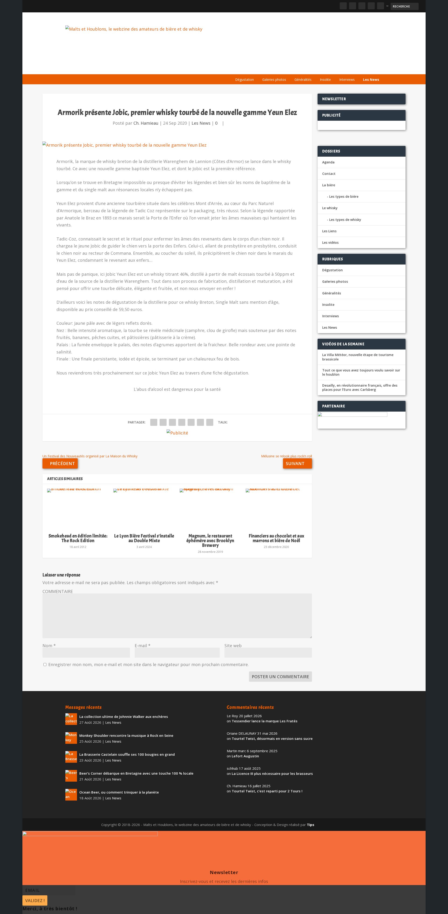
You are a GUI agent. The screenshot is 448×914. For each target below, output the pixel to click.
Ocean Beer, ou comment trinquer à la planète (119, 792)
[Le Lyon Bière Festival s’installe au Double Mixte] (144, 509)
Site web (233, 645)
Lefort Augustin (245, 756)
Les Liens (362, 68)
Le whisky (289, 68)
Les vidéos (339, 68)
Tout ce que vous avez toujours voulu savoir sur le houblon (361, 372)
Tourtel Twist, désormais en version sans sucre (272, 738)
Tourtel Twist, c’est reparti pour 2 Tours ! (267, 791)
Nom (49, 645)
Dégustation (244, 79)
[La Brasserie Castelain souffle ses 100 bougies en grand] (71, 757)
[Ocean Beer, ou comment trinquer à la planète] (71, 795)
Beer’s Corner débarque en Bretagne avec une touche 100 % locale (136, 773)
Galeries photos (274, 79)
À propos (240, 68)
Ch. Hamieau (145, 123)
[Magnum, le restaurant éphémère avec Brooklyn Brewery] (210, 509)
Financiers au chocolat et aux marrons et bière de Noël (276, 538)
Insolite (325, 79)
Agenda (315, 68)
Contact (329, 173)
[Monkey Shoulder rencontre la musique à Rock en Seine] (71, 738)
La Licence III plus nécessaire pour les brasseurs (272, 773)
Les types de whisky (345, 219)
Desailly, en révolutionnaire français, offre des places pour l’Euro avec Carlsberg (359, 387)
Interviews (347, 79)
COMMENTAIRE (57, 591)
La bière (263, 68)
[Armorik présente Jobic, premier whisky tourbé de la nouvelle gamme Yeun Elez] (177, 145)
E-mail (142, 645)
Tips (310, 824)
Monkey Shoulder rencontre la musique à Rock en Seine (126, 735)
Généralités (303, 79)
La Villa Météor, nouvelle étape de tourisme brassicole (357, 357)
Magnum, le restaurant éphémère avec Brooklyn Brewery (210, 540)
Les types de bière (343, 196)
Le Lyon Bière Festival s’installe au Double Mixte (144, 538)
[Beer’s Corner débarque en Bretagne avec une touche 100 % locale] (71, 776)
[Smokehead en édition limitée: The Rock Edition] (78, 509)
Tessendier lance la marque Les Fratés (265, 721)
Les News (371, 79)
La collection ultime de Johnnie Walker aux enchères (123, 716)
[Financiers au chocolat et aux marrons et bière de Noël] (276, 509)
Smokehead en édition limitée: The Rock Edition (78, 538)
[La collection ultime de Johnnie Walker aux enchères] (71, 719)
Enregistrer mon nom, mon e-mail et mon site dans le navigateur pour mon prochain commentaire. (148, 664)
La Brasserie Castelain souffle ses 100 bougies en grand (127, 754)
